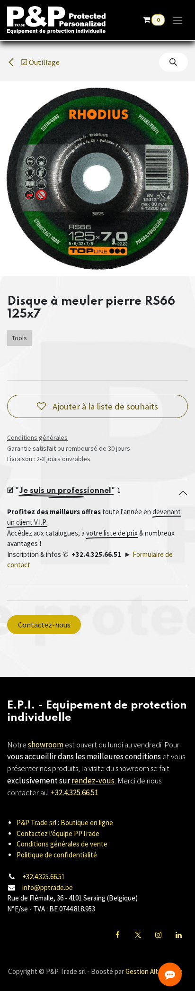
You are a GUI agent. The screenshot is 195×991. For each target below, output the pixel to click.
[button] (173, 62)
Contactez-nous (44, 624)
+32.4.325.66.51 (43, 876)
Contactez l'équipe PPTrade (58, 833)
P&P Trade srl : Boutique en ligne (65, 822)
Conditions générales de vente (62, 843)
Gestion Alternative (154, 971)
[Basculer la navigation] (177, 20)
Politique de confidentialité (57, 854)
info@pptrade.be (47, 887)
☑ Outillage (39, 62)
